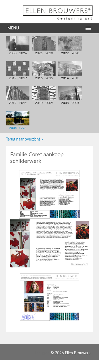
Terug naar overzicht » (24, 139)
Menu (13, 28)
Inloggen (42, 353)
